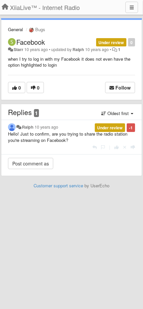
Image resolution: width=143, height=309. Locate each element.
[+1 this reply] (116, 147)
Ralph (78, 49)
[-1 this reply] (133, 147)
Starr (18, 49)
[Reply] (94, 147)
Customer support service (58, 185)
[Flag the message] (103, 147)
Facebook (30, 42)
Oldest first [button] (118, 113)
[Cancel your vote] (124, 147)
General (15, 29)
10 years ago (46, 127)
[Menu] (131, 7)
